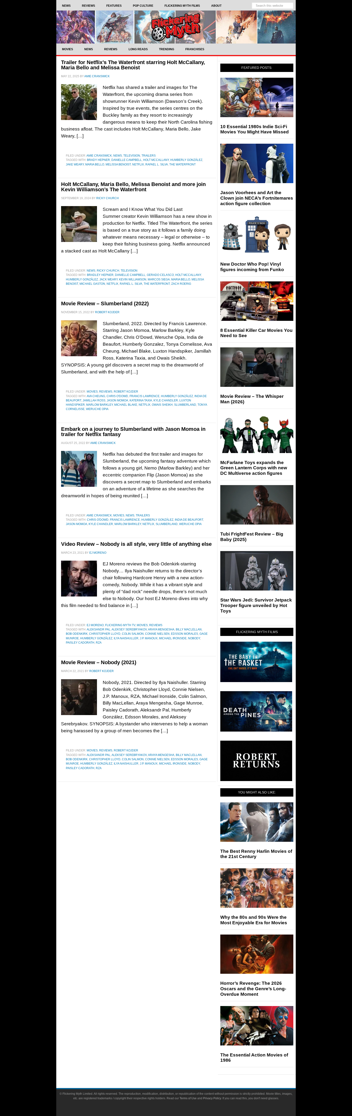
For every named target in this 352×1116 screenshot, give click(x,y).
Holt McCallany (156, 160)
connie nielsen (157, 633)
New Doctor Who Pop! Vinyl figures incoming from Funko (252, 267)
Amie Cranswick (99, 155)
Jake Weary (75, 164)
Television (131, 155)
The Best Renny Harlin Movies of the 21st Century (256, 854)
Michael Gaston (92, 283)
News (117, 155)
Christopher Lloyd (104, 633)
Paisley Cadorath (80, 642)
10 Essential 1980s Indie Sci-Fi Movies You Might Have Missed (254, 129)
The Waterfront (182, 164)
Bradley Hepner (100, 275)
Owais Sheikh (162, 404)
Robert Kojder (126, 391)
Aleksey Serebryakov (129, 629)
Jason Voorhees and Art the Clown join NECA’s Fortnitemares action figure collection (256, 198)
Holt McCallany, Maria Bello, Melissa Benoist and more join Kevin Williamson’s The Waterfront (133, 186)
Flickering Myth (176, 27)
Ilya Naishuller (126, 638)
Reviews (105, 391)
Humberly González (186, 160)
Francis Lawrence (144, 396)
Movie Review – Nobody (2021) (98, 662)
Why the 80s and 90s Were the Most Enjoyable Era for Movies (253, 920)
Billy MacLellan (189, 629)
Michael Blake (125, 404)
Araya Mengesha (161, 629)
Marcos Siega (159, 279)
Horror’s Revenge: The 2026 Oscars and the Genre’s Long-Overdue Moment (253, 989)
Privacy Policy (212, 1098)
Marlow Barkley (99, 404)
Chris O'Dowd (117, 396)
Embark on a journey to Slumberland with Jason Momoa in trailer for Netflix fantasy (133, 431)
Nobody (194, 638)
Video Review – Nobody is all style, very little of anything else (136, 544)
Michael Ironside (173, 638)
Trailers (149, 155)
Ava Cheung (96, 396)
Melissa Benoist (118, 164)
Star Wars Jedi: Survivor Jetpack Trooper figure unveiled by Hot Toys (256, 605)
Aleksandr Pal (98, 629)
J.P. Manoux (149, 638)
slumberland (185, 404)
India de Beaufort (189, 519)
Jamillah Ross (94, 400)
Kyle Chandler (165, 400)
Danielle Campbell (126, 160)
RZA (99, 642)
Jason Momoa (117, 400)
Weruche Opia (97, 409)
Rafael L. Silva (156, 164)
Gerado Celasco (160, 275)
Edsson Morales (184, 633)
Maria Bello (94, 164)
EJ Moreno (95, 625)
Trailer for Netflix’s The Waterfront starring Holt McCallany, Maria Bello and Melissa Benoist (133, 65)
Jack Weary (108, 279)
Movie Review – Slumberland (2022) (105, 303)
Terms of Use (188, 1098)
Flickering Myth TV (120, 625)
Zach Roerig (181, 283)
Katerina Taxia (141, 400)
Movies (92, 391)
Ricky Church (108, 270)
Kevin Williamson (132, 279)
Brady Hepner (98, 160)
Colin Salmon (133, 633)
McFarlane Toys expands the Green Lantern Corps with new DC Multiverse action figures (253, 468)
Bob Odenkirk (77, 633)
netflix (138, 164)
